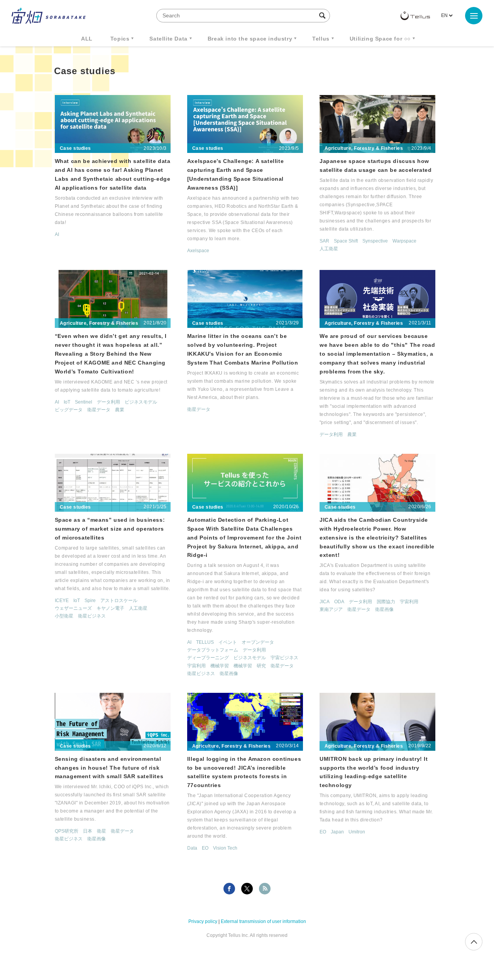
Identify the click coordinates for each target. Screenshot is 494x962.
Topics (120, 39)
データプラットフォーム (212, 650)
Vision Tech (225, 848)
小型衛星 (64, 616)
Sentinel (83, 402)
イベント (227, 642)
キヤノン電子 (110, 608)
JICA (325, 601)
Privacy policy (202, 921)
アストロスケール (118, 600)
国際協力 (386, 601)
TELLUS (205, 642)
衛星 (101, 831)
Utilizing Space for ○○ (380, 39)
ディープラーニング (208, 657)
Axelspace (198, 250)
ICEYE (62, 600)
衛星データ (98, 409)
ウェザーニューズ (73, 608)
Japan (337, 832)
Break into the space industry (250, 39)
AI (57, 234)
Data (192, 848)
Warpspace (404, 241)
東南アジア (331, 609)
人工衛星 (329, 248)
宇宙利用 (196, 665)
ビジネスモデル (141, 402)
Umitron (357, 832)
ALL (87, 39)
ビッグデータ (69, 409)
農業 (119, 409)
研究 (261, 665)
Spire (90, 600)
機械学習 (219, 665)
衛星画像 (229, 673)
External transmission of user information (263, 921)
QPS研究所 (66, 831)
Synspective (375, 241)
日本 (87, 831)
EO (205, 848)
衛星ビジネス (92, 616)
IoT (67, 402)
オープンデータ (258, 642)
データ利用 (108, 402)
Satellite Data (168, 39)
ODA (339, 601)
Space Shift (346, 241)
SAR (324, 241)
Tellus (321, 39)
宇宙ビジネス (284, 657)
